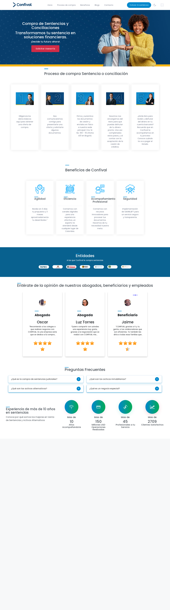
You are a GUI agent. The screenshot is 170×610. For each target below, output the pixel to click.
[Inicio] (18, 5)
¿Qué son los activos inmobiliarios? (107, 379)
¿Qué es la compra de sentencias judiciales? (34, 379)
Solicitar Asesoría (45, 48)
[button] (19, 327)
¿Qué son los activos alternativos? (29, 388)
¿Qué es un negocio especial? (104, 388)
